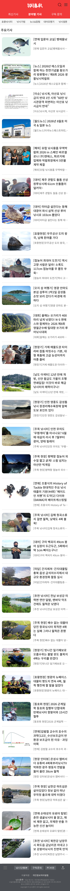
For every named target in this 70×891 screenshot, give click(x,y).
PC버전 (50, 867)
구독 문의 (56, 14)
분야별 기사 (35, 14)
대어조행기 (49, 21)
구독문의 (37, 867)
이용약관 (25, 875)
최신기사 (13, 14)
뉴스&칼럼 (35, 21)
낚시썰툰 (63, 21)
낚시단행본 (21, 867)
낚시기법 (21, 21)
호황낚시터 (7, 21)
